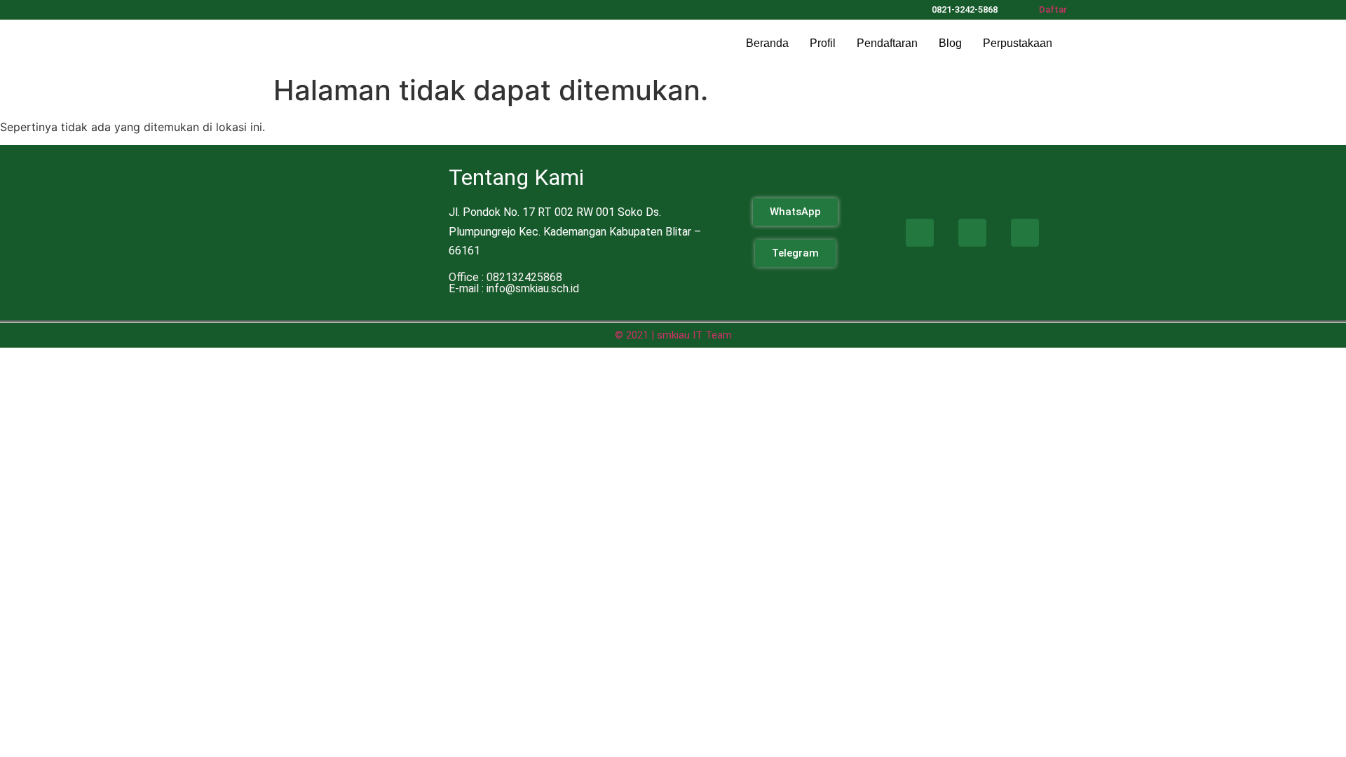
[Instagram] (348, 8)
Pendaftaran (887, 43)
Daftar (1053, 9)
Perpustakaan (1017, 43)
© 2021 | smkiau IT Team (673, 335)
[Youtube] (1025, 233)
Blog (950, 43)
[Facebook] (920, 233)
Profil (823, 43)
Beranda (767, 43)
